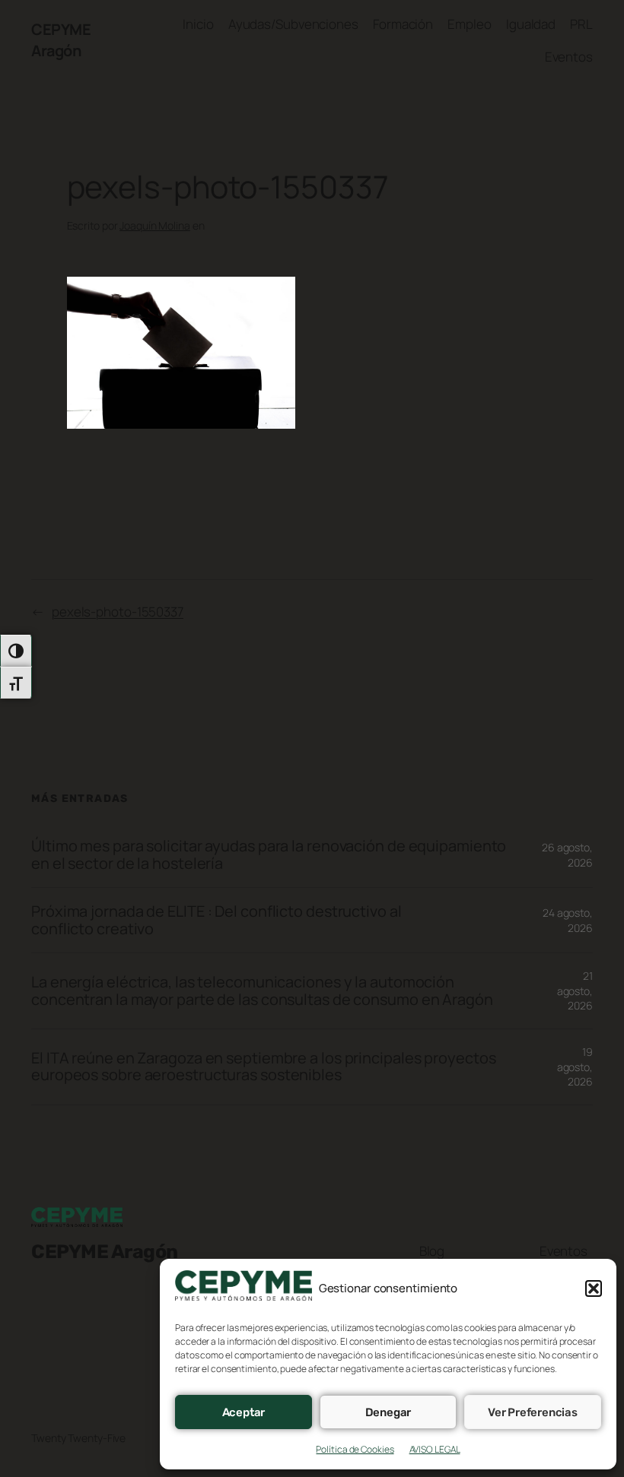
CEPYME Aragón (61, 40)
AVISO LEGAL (434, 1449)
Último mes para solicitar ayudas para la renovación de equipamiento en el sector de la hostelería (268, 855)
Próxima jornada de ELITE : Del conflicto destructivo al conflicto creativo (216, 920)
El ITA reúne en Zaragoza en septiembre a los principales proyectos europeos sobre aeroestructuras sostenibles (263, 1067)
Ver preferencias (533, 1412)
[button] (593, 1288)
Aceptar (244, 1412)
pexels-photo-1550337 (117, 611)
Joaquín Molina (154, 225)
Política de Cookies (354, 1449)
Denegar (388, 1412)
